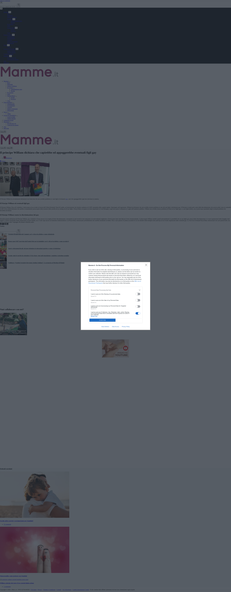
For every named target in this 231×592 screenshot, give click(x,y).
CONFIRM (102, 320)
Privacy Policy (126, 326)
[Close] (146, 265)
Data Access (115, 326)
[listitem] (115, 290)
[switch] (138, 294)
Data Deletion (105, 326)
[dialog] (115, 296)
